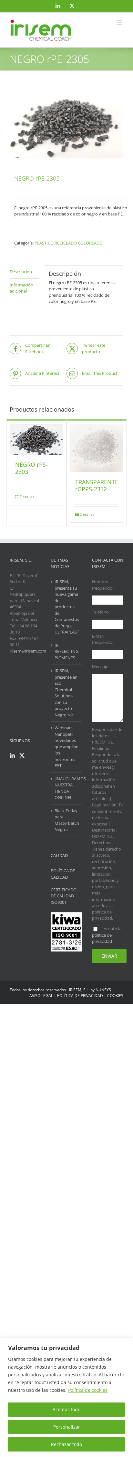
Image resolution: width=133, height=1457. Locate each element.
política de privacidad (102, 938)
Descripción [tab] (21, 271)
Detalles (27, 497)
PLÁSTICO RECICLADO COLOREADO (69, 243)
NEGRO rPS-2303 (31, 468)
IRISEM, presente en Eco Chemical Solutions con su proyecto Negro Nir (66, 693)
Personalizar (66, 1427)
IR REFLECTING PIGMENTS (66, 651)
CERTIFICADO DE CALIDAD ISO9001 (64, 896)
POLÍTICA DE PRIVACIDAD (80, 995)
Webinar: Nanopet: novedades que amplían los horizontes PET (66, 746)
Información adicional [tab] (21, 288)
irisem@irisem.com (28, 651)
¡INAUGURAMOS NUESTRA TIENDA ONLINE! (67, 788)
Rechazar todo (66, 1444)
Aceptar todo (66, 1409)
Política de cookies (87, 1390)
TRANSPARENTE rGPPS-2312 (96, 485)
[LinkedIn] (12, 755)
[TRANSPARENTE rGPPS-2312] (96, 448)
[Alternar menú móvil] (120, 22)
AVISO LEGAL (41, 995)
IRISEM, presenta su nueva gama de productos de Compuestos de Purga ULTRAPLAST (67, 607)
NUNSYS (103, 990)
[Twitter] (22, 755)
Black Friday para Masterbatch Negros (67, 820)
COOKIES (115, 995)
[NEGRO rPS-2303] (36, 439)
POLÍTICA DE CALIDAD (63, 874)
